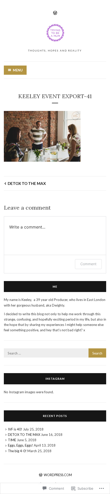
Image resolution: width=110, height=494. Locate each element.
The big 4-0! (17, 451)
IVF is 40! (15, 429)
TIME (12, 440)
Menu (18, 70)
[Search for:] (55, 353)
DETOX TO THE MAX (27, 183)
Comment (88, 264)
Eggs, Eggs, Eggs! (20, 445)
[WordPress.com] (55, 12)
